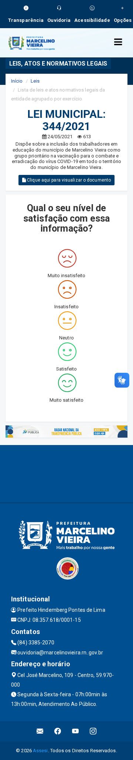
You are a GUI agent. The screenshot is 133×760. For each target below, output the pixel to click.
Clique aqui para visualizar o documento (68, 180)
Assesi (40, 750)
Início (17, 81)
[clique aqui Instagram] (93, 731)
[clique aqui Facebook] (57, 731)
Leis (35, 81)
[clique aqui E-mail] (40, 731)
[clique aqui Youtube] (75, 731)
